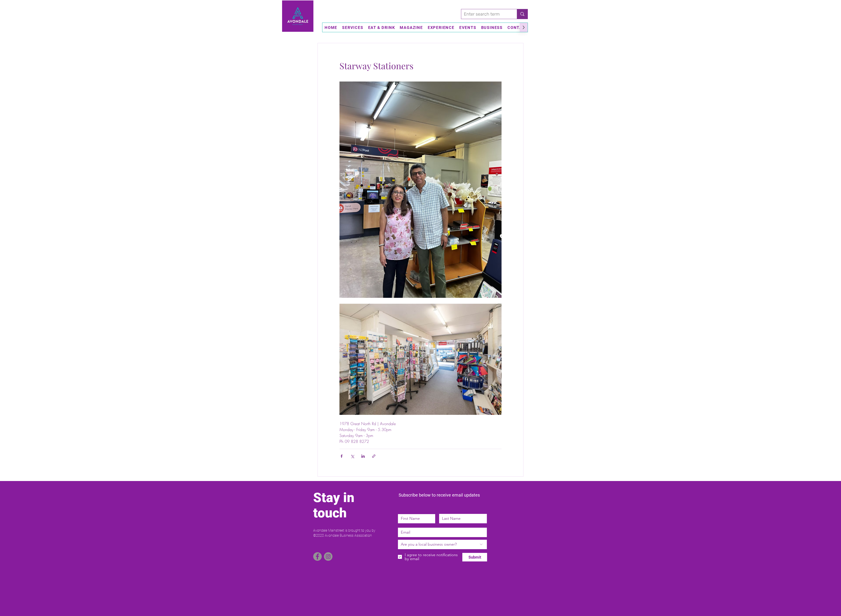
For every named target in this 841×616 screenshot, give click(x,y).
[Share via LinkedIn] (363, 456)
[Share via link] (374, 456)
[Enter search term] (522, 14)
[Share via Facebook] (341, 456)
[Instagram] (328, 556)
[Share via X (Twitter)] (352, 456)
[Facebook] (317, 556)
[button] (352, 27)
